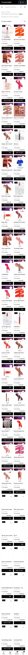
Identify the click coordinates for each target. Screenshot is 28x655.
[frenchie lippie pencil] (7, 579)
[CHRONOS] (19, 318)
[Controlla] (7, 371)
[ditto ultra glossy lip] (7, 449)
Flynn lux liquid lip (7, 561)
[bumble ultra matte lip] (19, 214)
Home (3, 12)
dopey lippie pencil (19, 457)
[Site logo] (6, 2)
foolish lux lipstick (19, 561)
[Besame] (19, 136)
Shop (8, 12)
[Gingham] (19, 606)
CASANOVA (5, 274)
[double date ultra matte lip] (7, 475)
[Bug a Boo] (7, 214)
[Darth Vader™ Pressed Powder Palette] (7, 423)
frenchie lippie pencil (7, 588)
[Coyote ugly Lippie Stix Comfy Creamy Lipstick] (7, 397)
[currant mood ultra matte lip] (19, 397)
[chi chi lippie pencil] (19, 292)
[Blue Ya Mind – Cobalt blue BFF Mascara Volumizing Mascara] (19, 162)
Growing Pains (18, 640)
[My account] (24, 7)
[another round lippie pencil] (19, 57)
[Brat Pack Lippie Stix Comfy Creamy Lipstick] (7, 188)
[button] (7, 48)
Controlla (4, 379)
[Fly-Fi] (19, 527)
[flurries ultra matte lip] (7, 527)
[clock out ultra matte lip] (7, 344)
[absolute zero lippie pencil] (19, 31)
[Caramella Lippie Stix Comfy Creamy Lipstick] (19, 240)
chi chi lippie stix (6, 326)
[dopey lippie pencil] (19, 449)
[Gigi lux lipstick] (7, 606)
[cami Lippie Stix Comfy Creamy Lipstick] (7, 240)
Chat (23, 2)
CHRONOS (17, 326)
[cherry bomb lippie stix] (7, 292)
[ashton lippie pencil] (7, 110)
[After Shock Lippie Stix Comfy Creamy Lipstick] (7, 57)
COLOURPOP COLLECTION (9, 14)
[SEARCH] (21, 7)
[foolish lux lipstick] (19, 553)
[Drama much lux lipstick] (19, 475)
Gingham (16, 614)
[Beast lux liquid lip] (19, 110)
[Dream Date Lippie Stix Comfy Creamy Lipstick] (7, 501)
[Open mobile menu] (2, 7)
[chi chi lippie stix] (7, 318)
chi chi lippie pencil (19, 300)
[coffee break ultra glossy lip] (19, 344)
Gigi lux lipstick (6, 614)
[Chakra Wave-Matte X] (19, 266)
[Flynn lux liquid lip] (7, 553)
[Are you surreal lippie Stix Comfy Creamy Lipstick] (19, 83)
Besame (16, 144)
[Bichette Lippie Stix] (7, 162)
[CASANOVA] (7, 266)
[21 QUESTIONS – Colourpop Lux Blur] (7, 31)
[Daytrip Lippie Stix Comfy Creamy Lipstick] (19, 423)
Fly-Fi (15, 535)
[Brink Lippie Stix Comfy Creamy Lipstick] (19, 188)
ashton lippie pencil (7, 118)
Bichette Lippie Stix (7, 170)
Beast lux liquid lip (19, 118)
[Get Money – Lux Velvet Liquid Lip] (19, 579)
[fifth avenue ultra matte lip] (19, 501)
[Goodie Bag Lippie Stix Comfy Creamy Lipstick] (7, 632)
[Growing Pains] (19, 632)
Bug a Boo (4, 222)
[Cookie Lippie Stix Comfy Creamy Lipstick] (19, 371)
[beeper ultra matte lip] (7, 136)
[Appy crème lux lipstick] (7, 83)
